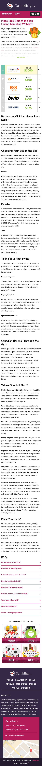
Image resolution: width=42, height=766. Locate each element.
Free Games (21, 684)
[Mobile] (11, 653)
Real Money (7, 14)
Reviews (10, 684)
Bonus (17, 14)
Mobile (32, 684)
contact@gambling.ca (16, 735)
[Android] (30, 634)
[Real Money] (11, 634)
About (10, 680)
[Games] (30, 653)
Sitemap (36, 760)
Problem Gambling (21, 688)
